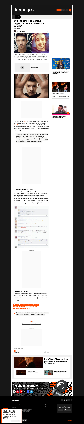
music (17, 16)
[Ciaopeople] (69, 420)
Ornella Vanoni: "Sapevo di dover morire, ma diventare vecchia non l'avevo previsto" (56, 361)
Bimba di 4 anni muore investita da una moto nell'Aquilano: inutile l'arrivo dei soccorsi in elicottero (9, 414)
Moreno (25, 121)
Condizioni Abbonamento (39, 411)
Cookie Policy (37, 409)
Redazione (36, 413)
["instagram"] (17, 391)
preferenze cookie (37, 415)
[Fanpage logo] (23, 10)
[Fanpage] (16, 400)
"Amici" (16, 125)
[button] (48, 31)
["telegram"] (31, 391)
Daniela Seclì (22, 31)
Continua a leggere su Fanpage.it (31, 324)
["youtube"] (21, 391)
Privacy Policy (37, 407)
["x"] (24, 391)
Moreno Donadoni (17, 348)
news (22, 348)
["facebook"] (28, 391)
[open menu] (13, 17)
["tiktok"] (14, 391)
